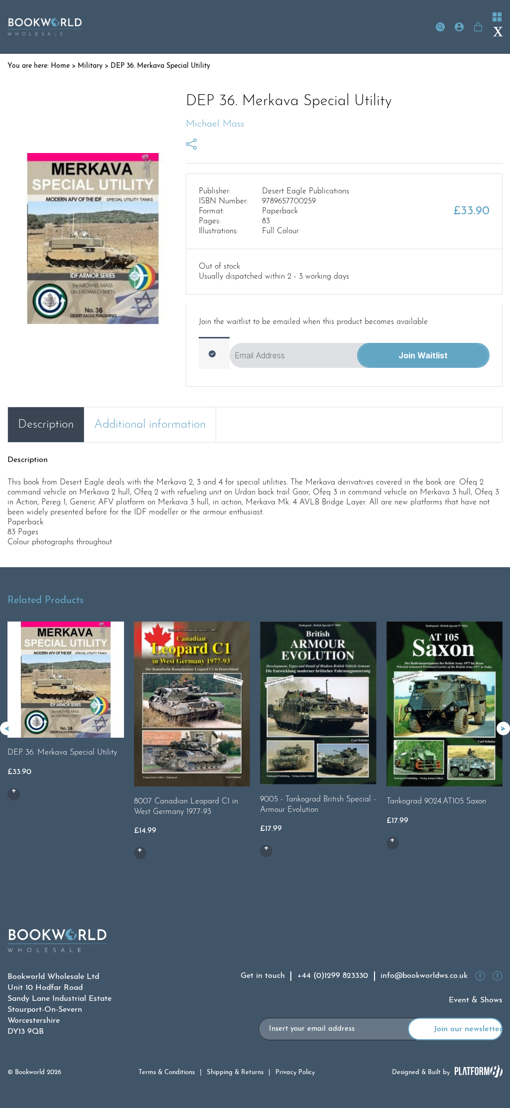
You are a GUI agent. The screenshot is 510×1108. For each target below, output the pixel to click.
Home (60, 66)
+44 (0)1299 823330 (332, 976)
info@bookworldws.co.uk (424, 976)
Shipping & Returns (235, 1072)
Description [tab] (46, 425)
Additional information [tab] (150, 425)
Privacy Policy (295, 1072)
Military (90, 66)
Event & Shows (476, 1000)
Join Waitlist (423, 355)
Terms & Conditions (166, 1072)
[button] (503, 728)
